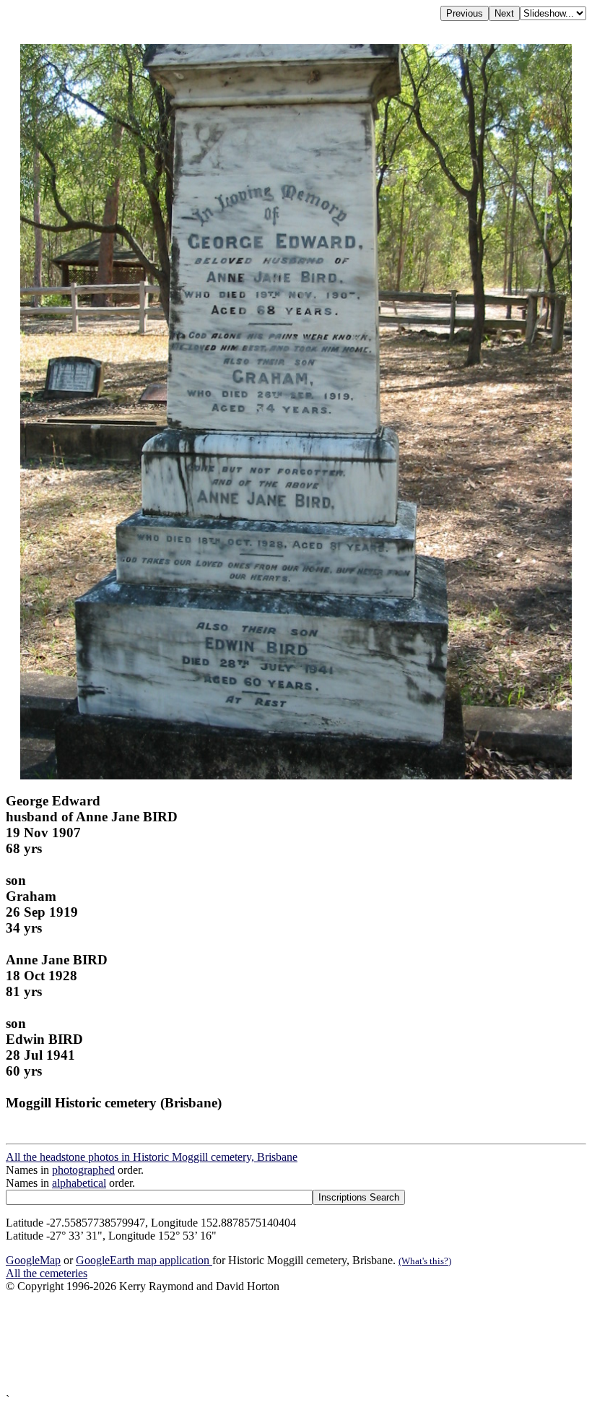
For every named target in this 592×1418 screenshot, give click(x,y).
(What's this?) (425, 1260)
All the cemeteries (46, 1273)
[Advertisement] (296, 1343)
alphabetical (79, 1183)
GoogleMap (33, 1260)
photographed (83, 1170)
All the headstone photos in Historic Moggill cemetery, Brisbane (151, 1157)
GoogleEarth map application (144, 1260)
